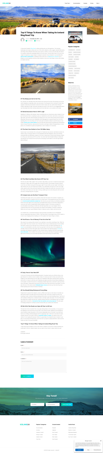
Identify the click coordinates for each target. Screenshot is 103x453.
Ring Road (33, 48)
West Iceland (71, 77)
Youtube (75, 126)
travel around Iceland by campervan (31, 201)
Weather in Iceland (72, 75)
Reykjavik (54, 427)
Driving (91, 3)
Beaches (70, 52)
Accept (79, 449)
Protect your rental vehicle (30, 122)
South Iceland (55, 439)
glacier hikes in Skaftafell (27, 56)
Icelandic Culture (39, 436)
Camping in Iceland (76, 52)
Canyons (70, 54)
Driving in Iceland (77, 54)
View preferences (97, 449)
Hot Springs (76, 59)
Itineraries (71, 68)
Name (22, 345)
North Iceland (77, 68)
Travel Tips (67, 3)
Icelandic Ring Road (72, 427)
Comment (24, 358)
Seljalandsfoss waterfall (53, 56)
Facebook (75, 119)
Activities (38, 430)
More (98, 3)
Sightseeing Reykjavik (72, 432)
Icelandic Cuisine (72, 61)
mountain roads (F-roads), (45, 315)
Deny (88, 449)
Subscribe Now (67, 404)
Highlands (70, 59)
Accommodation (76, 3)
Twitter (75, 123)
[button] (100, 440)
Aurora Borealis (24, 231)
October (59, 228)
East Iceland (54, 434)
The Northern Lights (72, 434)
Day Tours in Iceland (72, 436)
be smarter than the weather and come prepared (44, 301)
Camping (85, 3)
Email (23, 352)
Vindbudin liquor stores (41, 285)
